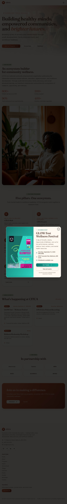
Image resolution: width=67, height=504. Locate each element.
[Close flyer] (58, 229)
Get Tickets (46, 265)
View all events (47, 269)
